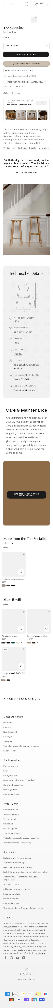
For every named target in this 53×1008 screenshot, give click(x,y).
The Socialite (13, 579)
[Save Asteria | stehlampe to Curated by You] (21, 629)
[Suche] (48, 4)
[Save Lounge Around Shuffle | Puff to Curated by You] (21, 666)
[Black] (8, 642)
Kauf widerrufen (11, 794)
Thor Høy (18, 354)
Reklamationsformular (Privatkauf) (19, 780)
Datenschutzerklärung (13, 863)
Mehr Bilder (44, 148)
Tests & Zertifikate (12, 833)
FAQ (5, 771)
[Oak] (3, 585)
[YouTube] (17, 958)
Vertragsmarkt (10, 819)
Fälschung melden (11, 894)
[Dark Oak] (8, 585)
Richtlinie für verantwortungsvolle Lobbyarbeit (25, 872)
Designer (7, 741)
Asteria (9, 636)
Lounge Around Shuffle (13, 673)
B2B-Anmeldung (11, 814)
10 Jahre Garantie (11, 885)
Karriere (7, 727)
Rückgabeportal (11, 776)
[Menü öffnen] (5, 4)
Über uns (7, 723)
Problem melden (11, 899)
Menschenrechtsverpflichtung (17, 867)
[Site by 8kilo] (34, 980)
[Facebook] (5, 958)
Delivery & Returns (12, 93)
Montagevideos (11, 790)
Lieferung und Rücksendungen (17, 858)
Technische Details (27, 148)
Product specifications (24, 390)
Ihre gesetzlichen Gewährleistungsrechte (23, 908)
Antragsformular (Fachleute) (17, 843)
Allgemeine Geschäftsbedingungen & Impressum (21, 878)
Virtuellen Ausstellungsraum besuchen (21, 746)
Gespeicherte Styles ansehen (18, 70)
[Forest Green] (13, 642)
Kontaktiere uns (10, 766)
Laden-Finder (9, 751)
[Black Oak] (13, 585)
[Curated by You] (11, 4)
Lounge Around (37, 636)
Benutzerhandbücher (13, 785)
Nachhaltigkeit (10, 732)
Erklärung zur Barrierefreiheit (17, 889)
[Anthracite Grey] (3, 642)
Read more (40, 953)
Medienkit (8, 824)
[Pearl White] (18, 642)
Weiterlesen (9, 148)
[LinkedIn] (23, 958)
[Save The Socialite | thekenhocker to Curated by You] (21, 572)
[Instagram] (11, 958)
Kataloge (7, 737)
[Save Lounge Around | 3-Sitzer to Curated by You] (47, 629)
